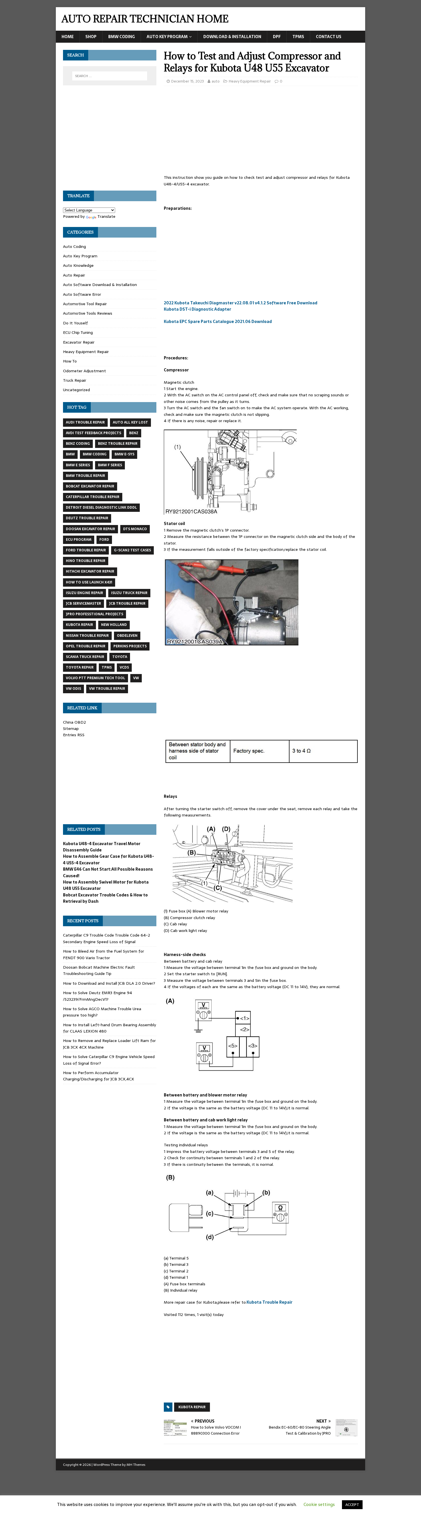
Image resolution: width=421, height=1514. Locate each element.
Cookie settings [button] (319, 1504)
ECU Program (78, 539)
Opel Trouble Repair (85, 646)
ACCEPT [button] (352, 1505)
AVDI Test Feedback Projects (93, 433)
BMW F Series (110, 465)
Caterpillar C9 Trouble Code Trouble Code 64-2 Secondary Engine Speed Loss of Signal (106, 938)
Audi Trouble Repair (85, 422)
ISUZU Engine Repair (84, 593)
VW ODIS (73, 689)
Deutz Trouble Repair (87, 518)
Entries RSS (73, 735)
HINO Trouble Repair (85, 561)
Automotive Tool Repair (85, 304)
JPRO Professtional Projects (94, 614)
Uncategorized (76, 390)
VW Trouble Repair (107, 689)
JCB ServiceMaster (83, 603)
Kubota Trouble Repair (269, 1302)
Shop (91, 37)
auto (216, 81)
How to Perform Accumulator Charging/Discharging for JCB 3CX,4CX (98, 1076)
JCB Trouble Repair (127, 603)
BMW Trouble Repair (85, 476)
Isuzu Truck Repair (129, 593)
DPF (277, 37)
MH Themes (136, 1465)
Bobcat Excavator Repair (90, 486)
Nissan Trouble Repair (87, 635)
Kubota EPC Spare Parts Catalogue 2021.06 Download (218, 321)
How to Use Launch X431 (89, 582)
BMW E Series (78, 465)
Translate (106, 216)
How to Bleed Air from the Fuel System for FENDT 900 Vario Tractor (103, 954)
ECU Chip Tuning (78, 332)
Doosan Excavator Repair (90, 529)
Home (68, 37)
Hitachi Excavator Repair (90, 571)
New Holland (114, 625)
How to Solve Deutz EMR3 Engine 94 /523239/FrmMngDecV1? (97, 996)
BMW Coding (121, 37)
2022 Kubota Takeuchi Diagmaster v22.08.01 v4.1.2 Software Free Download (240, 303)
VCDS (124, 667)
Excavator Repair (79, 342)
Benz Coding (78, 443)
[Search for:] (110, 76)
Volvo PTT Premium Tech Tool (95, 678)
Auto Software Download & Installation (100, 284)
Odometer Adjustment (84, 371)
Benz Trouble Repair (117, 443)
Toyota (119, 657)
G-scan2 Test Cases (132, 550)
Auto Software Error (82, 294)
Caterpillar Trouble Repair (92, 497)
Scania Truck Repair (85, 657)
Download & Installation (232, 37)
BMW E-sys (124, 454)
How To (70, 361)
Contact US (328, 37)
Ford (104, 539)
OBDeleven (127, 635)
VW (136, 678)
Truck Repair (74, 380)
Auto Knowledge (78, 265)
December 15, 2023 (187, 81)
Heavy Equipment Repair (250, 81)
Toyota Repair (80, 667)
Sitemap (71, 728)
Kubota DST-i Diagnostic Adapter (197, 309)
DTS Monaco (135, 529)
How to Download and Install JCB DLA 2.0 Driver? (109, 983)
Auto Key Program (167, 37)
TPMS (298, 37)
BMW (70, 454)
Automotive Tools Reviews (87, 313)
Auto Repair (74, 275)
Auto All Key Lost (130, 422)
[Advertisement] (261, 132)
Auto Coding (74, 246)
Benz (133, 433)
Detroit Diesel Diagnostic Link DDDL (101, 507)
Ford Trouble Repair (86, 550)
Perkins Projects (130, 646)
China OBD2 (74, 722)
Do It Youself (75, 323)
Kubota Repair (192, 1407)
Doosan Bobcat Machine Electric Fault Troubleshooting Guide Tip (99, 970)
